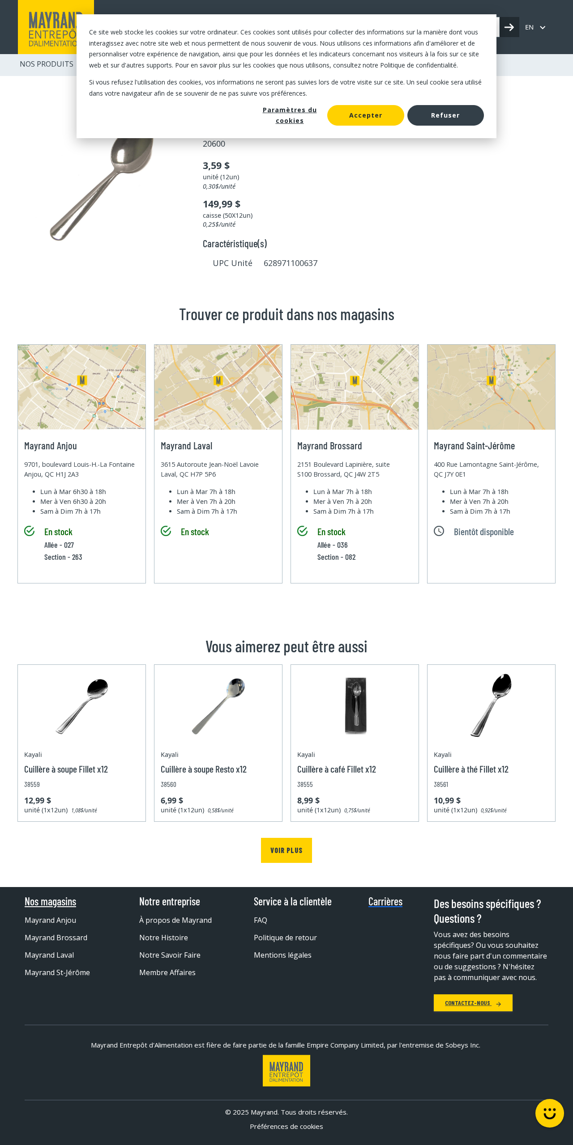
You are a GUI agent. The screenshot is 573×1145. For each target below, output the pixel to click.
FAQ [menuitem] (260, 920)
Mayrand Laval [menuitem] (49, 955)
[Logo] (286, 1070)
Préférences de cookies (286, 1126)
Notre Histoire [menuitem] (163, 937)
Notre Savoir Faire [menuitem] (170, 955)
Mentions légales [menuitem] (283, 955)
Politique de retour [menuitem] (285, 937)
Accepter (365, 115)
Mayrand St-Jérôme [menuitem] (57, 972)
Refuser (445, 115)
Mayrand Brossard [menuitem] (56, 937)
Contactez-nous (468, 1002)
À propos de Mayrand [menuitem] (175, 920)
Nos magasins (50, 901)
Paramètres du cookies (290, 115)
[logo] (56, 27)
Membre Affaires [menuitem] (167, 972)
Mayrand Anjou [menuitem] (50, 920)
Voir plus (286, 850)
